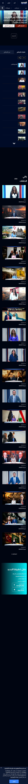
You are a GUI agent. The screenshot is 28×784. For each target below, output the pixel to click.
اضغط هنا (12, 777)
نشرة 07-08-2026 (22, 549)
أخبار (14, 2)
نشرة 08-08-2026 (22, 528)
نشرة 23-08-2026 (22, 222)
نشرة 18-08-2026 (22, 324)
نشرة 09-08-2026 (22, 508)
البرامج (9, 2)
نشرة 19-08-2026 (22, 304)
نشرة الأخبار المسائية (17, 8)
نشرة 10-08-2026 (22, 488)
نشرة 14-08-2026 (22, 406)
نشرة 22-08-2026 (22, 242)
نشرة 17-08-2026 (22, 345)
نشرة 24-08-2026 (22, 201)
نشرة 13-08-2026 (22, 426)
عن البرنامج (7, 52)
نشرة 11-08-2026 (22, 467)
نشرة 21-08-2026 (22, 263)
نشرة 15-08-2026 (22, 385)
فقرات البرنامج (21, 52)
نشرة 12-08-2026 (22, 447)
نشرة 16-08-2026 (22, 365)
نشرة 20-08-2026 (22, 283)
